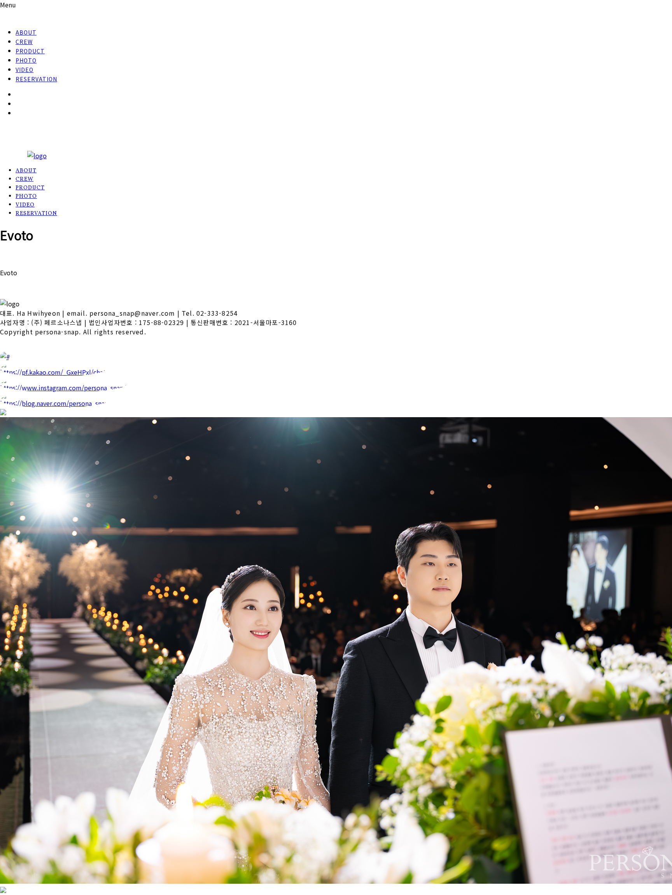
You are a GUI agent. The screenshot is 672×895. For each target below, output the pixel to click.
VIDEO (24, 69)
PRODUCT (30, 51)
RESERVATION (36, 79)
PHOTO (26, 60)
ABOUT (26, 32)
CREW (24, 41)
